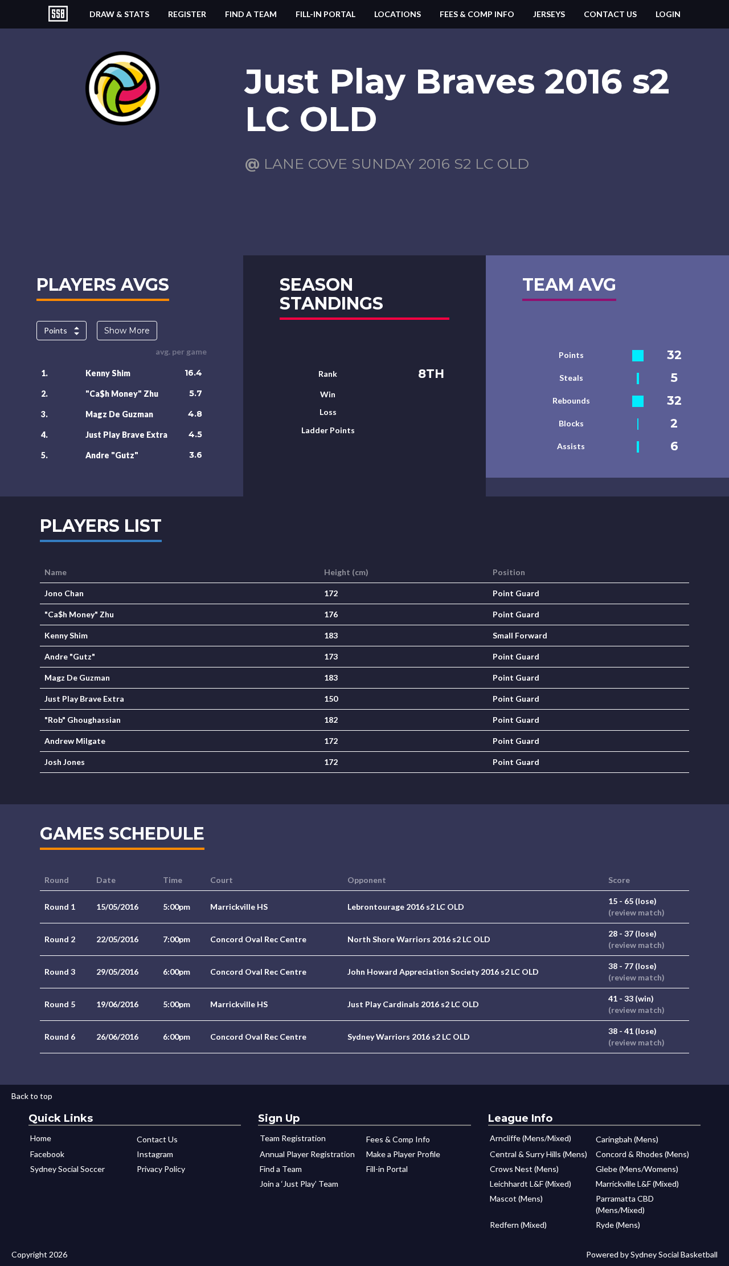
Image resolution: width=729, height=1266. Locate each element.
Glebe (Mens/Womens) (637, 1169)
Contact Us (610, 14)
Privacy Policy (161, 1169)
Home (40, 1138)
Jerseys (549, 14)
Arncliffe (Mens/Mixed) (530, 1138)
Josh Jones (64, 762)
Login (668, 14)
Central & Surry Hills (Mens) (538, 1154)
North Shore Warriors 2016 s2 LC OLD (418, 939)
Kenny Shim (107, 373)
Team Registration (293, 1138)
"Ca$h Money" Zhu (121, 393)
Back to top (31, 1096)
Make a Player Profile (403, 1154)
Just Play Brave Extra (126, 434)
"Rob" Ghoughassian (82, 719)
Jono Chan (64, 593)
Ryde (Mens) (618, 1225)
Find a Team (251, 14)
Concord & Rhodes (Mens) (642, 1154)
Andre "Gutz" (111, 455)
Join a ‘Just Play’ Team (299, 1183)
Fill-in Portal (325, 14)
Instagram (155, 1154)
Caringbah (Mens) (627, 1139)
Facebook (47, 1154)
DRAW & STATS (119, 14)
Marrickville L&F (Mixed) (637, 1183)
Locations (397, 14)
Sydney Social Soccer (67, 1169)
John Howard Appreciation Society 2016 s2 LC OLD (443, 971)
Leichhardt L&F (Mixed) (530, 1183)
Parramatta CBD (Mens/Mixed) (625, 1204)
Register (187, 14)
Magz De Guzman (119, 414)
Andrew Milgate (74, 741)
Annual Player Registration (307, 1154)
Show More (127, 330)
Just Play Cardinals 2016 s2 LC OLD (413, 1004)
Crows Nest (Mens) (524, 1169)
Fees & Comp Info (477, 14)
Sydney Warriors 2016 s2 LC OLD (408, 1036)
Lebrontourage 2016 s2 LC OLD (405, 906)
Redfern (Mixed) (518, 1225)
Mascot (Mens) (516, 1198)
